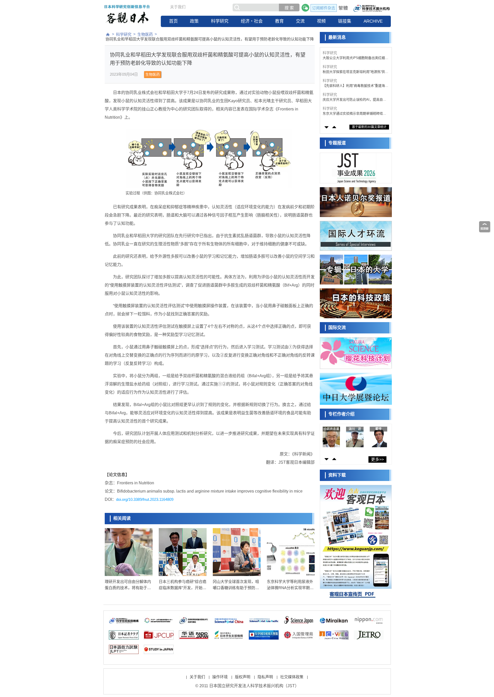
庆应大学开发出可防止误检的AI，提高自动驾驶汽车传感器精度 (354, 100)
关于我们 (178, 7)
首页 (173, 21)
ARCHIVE (373, 21)
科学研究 (219, 21)
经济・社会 (252, 21)
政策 (194, 21)
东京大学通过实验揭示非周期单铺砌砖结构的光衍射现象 (354, 113)
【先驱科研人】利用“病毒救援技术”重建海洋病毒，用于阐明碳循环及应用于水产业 (355, 86)
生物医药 (145, 34)
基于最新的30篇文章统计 (369, 127)
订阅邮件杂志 (323, 8)
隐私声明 (265, 677)
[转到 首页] (107, 34)
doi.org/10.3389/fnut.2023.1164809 (144, 499)
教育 (279, 21)
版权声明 (242, 677)
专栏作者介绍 (341, 414)
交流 (300, 21)
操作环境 (220, 677)
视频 (321, 21)
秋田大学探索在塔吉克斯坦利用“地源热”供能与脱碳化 (355, 72)
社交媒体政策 (291, 677)
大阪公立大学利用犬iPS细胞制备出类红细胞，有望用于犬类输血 (354, 58)
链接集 (344, 21)
